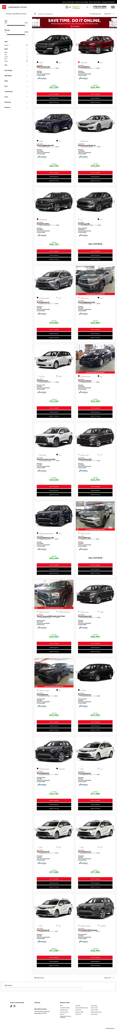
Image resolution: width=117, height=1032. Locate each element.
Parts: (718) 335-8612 (95, 2)
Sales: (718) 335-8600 (68, 2)
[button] (72, 44)
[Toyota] (4, 7)
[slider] (6, 25)
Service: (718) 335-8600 (81, 2)
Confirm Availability (54, 94)
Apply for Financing (54, 102)
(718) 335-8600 (99, 6)
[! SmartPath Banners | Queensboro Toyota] (74, 22)
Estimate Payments (54, 98)
